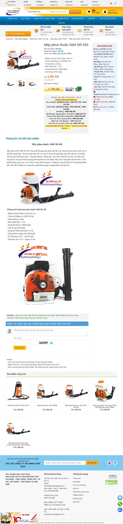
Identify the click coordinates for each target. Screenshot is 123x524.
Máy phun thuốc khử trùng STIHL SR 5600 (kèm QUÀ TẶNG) (104, 406)
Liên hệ (61, 23)
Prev (9, 60)
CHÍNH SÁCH (63, 19)
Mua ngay (56, 89)
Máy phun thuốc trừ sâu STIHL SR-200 (76, 406)
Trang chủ (12, 19)
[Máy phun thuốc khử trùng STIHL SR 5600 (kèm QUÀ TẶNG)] (105, 391)
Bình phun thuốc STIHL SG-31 (18, 405)
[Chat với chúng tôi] (120, 509)
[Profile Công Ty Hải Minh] (20, 518)
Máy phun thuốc (72, 315)
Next (37, 60)
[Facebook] (115, 3)
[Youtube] (111, 3)
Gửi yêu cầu (92, 463)
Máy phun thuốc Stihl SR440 (47, 405)
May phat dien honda (80, 523)
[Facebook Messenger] (120, 497)
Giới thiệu (25, 19)
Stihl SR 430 (60, 315)
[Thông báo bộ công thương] (112, 476)
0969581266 (84, 5)
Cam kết (91, 19)
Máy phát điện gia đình (64, 523)
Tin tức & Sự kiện (108, 19)
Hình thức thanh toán (44, 19)
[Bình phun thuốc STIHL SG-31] (18, 391)
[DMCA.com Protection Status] (111, 482)
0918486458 (27, 5)
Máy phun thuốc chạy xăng (17, 318)
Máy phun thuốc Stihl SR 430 (26, 315)
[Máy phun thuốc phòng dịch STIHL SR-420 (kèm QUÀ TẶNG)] (18, 429)
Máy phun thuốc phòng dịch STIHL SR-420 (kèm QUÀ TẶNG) (18, 444)
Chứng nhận (77, 19)
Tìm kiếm (76, 12)
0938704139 (96, 5)
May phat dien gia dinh (96, 523)
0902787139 (11, 5)
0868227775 (54, 5)
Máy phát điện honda (48, 523)
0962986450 (40, 5)
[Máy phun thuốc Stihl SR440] (47, 391)
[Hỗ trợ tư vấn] (120, 503)
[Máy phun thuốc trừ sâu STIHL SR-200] (76, 391)
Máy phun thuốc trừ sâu (38, 318)
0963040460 (69, 5)
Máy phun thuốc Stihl (47, 315)
